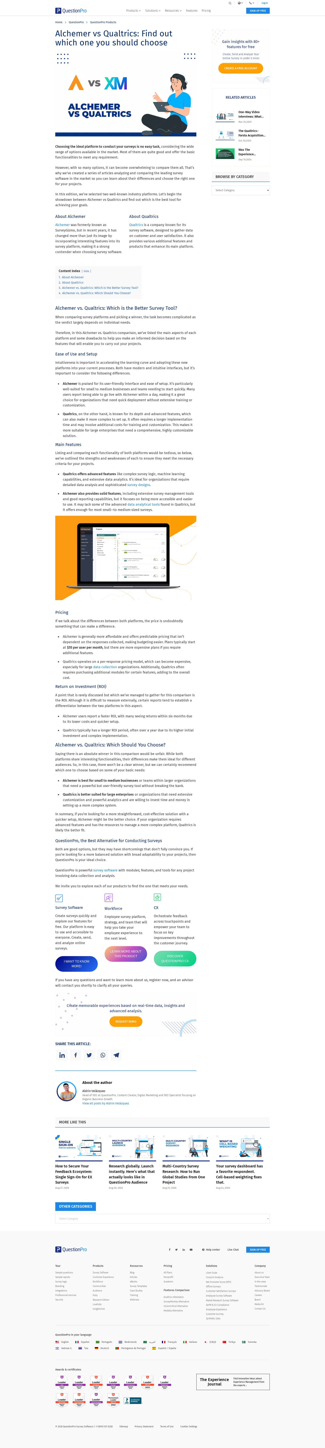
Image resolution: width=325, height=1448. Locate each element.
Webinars (134, 1299)
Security (59, 1299)
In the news (260, 1281)
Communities (99, 1286)
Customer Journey (215, 1314)
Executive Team (262, 1277)
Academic (168, 1281)
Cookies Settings (188, 1426)
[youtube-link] (191, 1249)
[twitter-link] (176, 1249)
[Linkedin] (62, 1055)
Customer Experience (103, 1277)
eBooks (133, 1281)
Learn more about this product (125, 954)
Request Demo (125, 1021)
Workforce (98, 1281)
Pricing (206, 10)
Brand (257, 1299)
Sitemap (123, 1426)
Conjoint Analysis (214, 1277)
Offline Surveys (213, 1286)
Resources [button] (172, 10)
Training (134, 1295)
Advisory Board (262, 1290)
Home (58, 22)
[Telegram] (116, 1055)
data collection (105, 667)
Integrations (61, 1290)
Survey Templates (138, 1286)
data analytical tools (144, 504)
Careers (258, 1295)
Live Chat (233, 1249)
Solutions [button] (151, 10)
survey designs (138, 485)
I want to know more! (76, 964)
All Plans (168, 1272)
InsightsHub (99, 1309)
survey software (105, 870)
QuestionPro (76, 22)
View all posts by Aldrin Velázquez (105, 1103)
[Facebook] (75, 1055)
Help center (213, 1249)
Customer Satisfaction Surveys (221, 1291)
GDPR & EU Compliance (217, 1305)
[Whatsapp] (102, 1055)
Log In (265, 3)
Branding (59, 1286)
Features (191, 10)
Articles (133, 1277)
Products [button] (132, 10)
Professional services (65, 1295)
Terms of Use (167, 1426)
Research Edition (101, 1300)
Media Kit (259, 1304)
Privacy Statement (144, 1426)
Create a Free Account (240, 68)
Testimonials (261, 1286)
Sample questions (64, 1272)
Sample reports (62, 1277)
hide (86, 271)
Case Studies (136, 1290)
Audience (97, 1290)
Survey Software (100, 1272)
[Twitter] (89, 1055)
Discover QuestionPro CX (175, 959)
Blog (132, 1272)
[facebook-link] (169, 1249)
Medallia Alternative (173, 1310)
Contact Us (260, 1308)
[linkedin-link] (184, 1249)
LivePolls (97, 1304)
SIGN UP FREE (258, 10)
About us (259, 1272)
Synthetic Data (213, 1318)
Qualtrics (136, 225)
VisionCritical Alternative (176, 1306)
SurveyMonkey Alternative (176, 1301)
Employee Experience (216, 1309)
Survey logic (61, 1281)
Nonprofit (168, 1277)
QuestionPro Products (103, 22)
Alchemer (62, 225)
